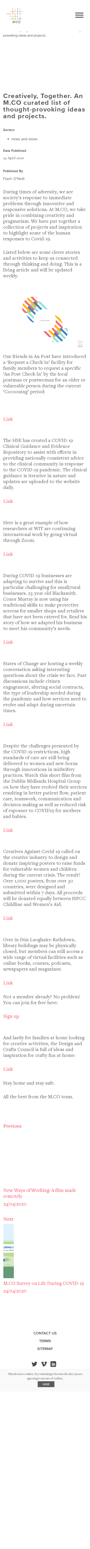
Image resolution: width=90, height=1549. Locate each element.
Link (8, 419)
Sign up (11, 1016)
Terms (45, 1340)
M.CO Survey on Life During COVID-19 (43, 1283)
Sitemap (45, 1348)
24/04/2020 (15, 1204)
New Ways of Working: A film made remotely (39, 1193)
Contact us (45, 1333)
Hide (46, 1384)
